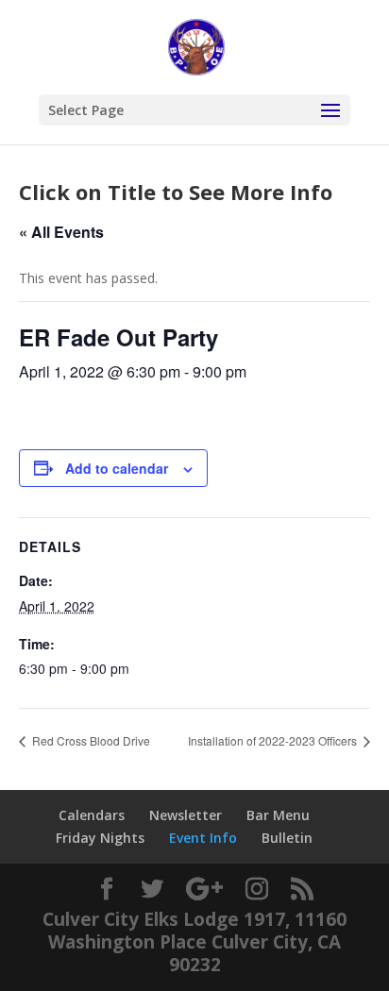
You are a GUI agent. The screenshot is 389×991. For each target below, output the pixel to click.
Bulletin (287, 838)
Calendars (92, 815)
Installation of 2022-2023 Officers (274, 740)
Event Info (203, 838)
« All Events (61, 232)
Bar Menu (278, 815)
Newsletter (185, 815)
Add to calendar (116, 468)
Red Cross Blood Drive (89, 740)
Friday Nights (100, 838)
